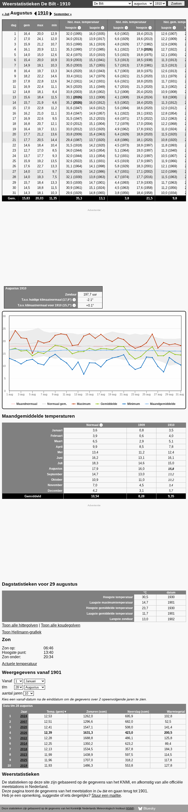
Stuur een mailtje (106, 795)
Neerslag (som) (138, 711)
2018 (23, 749)
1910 (43, 12)
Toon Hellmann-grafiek (21, 632)
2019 (23, 765)
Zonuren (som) (96, 711)
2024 (23, 716)
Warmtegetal (176, 711)
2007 (23, 721)
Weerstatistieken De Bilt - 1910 (36, 3)
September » (63, 14)
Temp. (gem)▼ (57, 711)
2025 (23, 760)
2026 (23, 732)
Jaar (24, 711)
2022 (23, 738)
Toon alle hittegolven (20, 625)
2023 (23, 754)
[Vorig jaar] (36, 13)
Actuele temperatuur (19, 664)
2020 (23, 727)
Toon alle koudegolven (60, 625)
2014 (23, 743)
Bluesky (148, 808)
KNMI (130, 808)
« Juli (5, 14)
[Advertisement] (94, 247)
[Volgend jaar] (50, 13)
